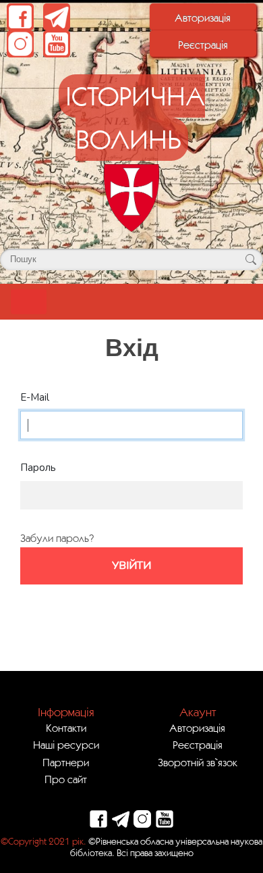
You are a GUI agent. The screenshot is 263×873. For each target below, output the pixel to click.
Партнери (65, 762)
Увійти (131, 565)
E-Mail (34, 397)
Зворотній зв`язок (197, 762)
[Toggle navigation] (29, 301)
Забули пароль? (57, 538)
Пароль (38, 467)
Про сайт (66, 779)
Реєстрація (203, 45)
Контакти (66, 728)
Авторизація (203, 17)
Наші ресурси (66, 745)
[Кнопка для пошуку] (250, 259)
